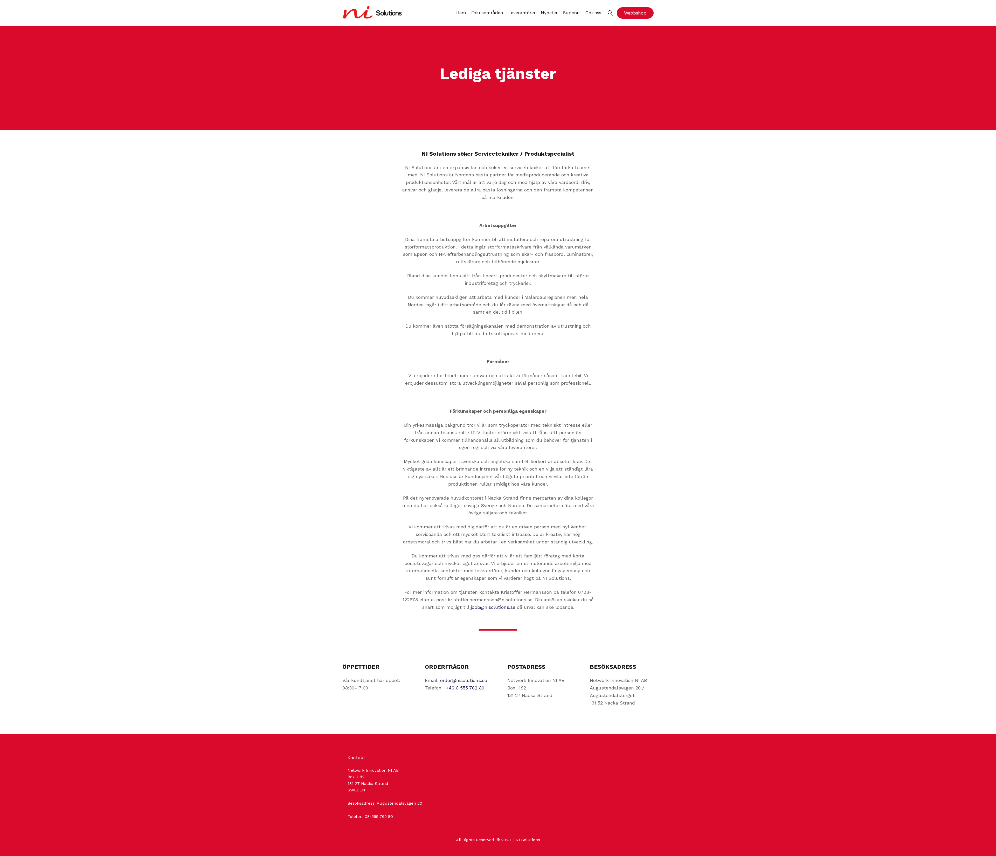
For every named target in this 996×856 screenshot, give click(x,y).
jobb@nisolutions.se (493, 607)
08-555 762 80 (379, 816)
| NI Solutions (526, 839)
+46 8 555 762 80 (465, 688)
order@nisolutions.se (463, 680)
